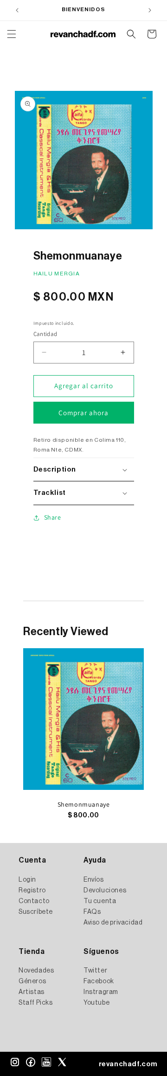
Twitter (95, 970)
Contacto (34, 901)
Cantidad (45, 334)
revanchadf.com (128, 1064)
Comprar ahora (83, 412)
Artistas (32, 992)
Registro (32, 890)
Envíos (94, 880)
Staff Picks (36, 1003)
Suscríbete (36, 912)
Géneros (32, 981)
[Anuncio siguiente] (150, 10)
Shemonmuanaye (84, 804)
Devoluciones (105, 890)
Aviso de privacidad (113, 922)
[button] (11, 34)
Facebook (99, 981)
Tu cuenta (100, 901)
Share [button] (52, 517)
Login (27, 880)
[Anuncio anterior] (17, 10)
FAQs (92, 912)
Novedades (36, 970)
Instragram (101, 992)
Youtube (96, 1003)
